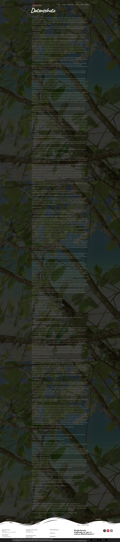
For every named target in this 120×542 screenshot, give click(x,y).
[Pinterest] (108, 530)
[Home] (111, 530)
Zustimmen (94, 540)
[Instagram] (104, 530)
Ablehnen (103, 540)
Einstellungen (18, 540)
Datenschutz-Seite (82, 540)
